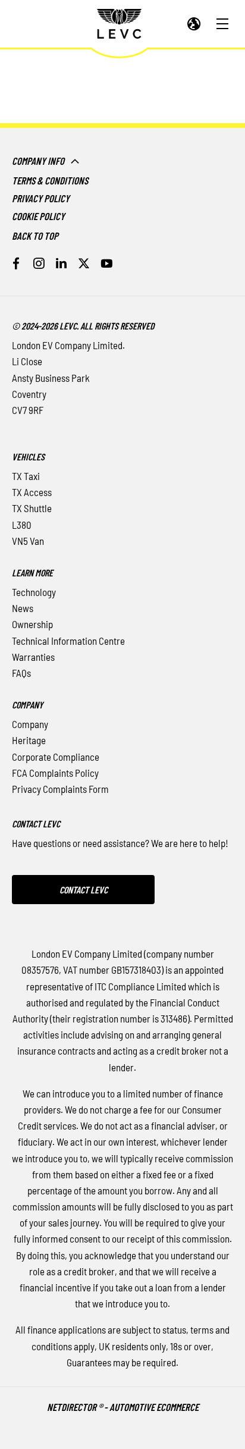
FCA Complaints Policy (55, 773)
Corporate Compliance (55, 757)
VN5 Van (28, 541)
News (22, 608)
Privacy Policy (41, 198)
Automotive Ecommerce (154, 1407)
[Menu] (222, 24)
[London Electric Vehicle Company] (119, 24)
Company (30, 724)
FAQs (21, 673)
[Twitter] (84, 263)
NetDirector (72, 1407)
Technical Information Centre (68, 641)
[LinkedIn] (61, 263)
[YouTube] (106, 263)
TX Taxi (26, 476)
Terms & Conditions (50, 180)
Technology (34, 592)
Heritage (29, 740)
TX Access (32, 492)
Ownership (32, 624)
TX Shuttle (32, 508)
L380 (22, 525)
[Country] (194, 24)
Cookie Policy (38, 216)
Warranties (33, 657)
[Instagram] (38, 263)
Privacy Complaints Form (60, 789)
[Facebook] (16, 263)
